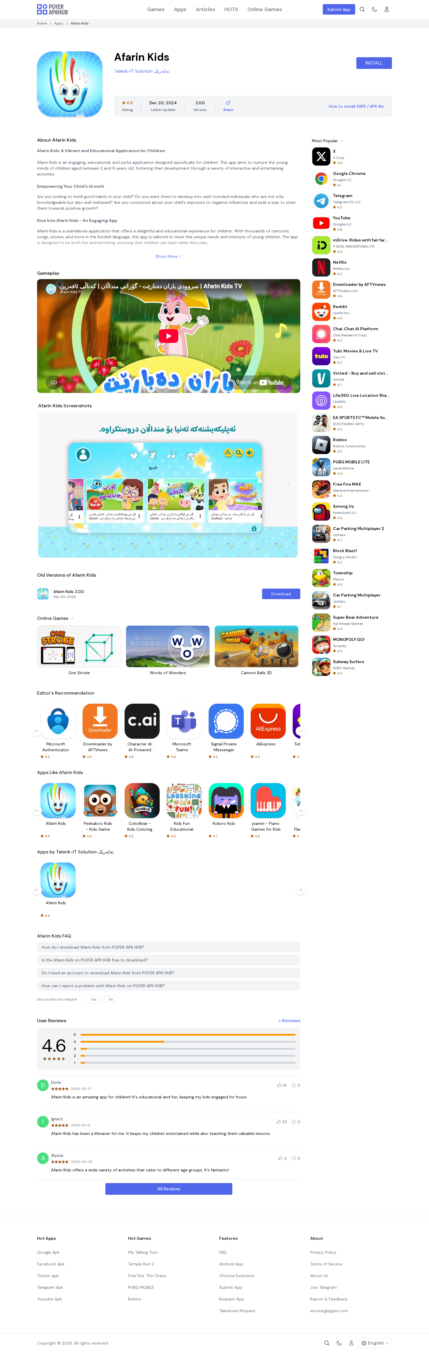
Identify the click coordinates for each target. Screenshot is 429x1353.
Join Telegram (323, 1287)
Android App (231, 1264)
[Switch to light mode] (374, 9)
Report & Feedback (329, 1299)
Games (156, 9)
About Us (319, 1275)
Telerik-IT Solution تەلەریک (141, 71)
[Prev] (48, 484)
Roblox (134, 1299)
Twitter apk (48, 1275)
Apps (180, 9)
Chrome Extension (236, 1275)
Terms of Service (326, 1264)
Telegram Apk (50, 1287)
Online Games (264, 9)
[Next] (289, 484)
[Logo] (52, 9)
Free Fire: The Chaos (147, 1275)
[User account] (386, 9)
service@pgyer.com (329, 1310)
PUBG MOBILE (141, 1287)
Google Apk (48, 1252)
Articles (205, 9)
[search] (362, 9)
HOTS (231, 9)
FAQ (222, 1252)
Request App (231, 1299)
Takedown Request (237, 1310)
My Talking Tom (143, 1252)
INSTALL (374, 63)
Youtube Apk (49, 1299)
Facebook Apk (50, 1264)
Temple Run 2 (141, 1264)
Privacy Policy (323, 1252)
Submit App (338, 9)
